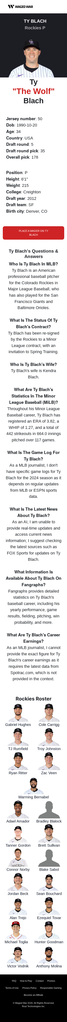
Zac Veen (49, 773)
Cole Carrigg (49, 725)
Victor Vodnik (18, 966)
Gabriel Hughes (18, 725)
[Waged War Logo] (20, 6)
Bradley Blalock (49, 821)
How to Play (26, 981)
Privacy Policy (29, 988)
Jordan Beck (18, 894)
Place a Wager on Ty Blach (33, 232)
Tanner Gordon (18, 845)
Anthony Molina (49, 966)
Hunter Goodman (49, 942)
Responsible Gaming (51, 988)
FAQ (14, 981)
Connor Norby (18, 869)
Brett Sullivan (49, 845)
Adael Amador (18, 821)
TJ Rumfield (18, 749)
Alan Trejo (18, 918)
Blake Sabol (49, 869)
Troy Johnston (49, 749)
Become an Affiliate (33, 995)
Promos (51, 981)
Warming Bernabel (33, 797)
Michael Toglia (16, 942)
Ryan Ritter (18, 773)
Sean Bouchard (49, 894)
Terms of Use (12, 988)
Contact (40, 981)
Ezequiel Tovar (49, 918)
